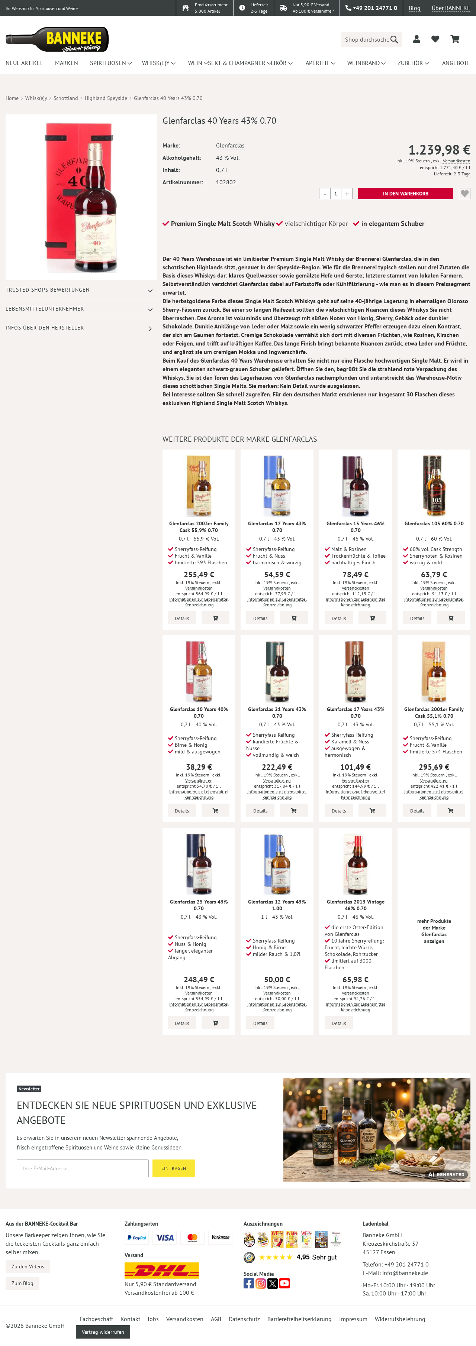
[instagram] (260, 1285)
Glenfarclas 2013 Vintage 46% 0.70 (356, 905)
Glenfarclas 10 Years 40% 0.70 (199, 712)
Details (182, 618)
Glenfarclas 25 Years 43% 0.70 (199, 905)
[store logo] (57, 39)
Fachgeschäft (96, 1319)
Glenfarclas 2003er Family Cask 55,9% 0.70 (199, 526)
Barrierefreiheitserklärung (299, 1319)
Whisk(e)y (36, 98)
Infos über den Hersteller (45, 327)
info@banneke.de (405, 1273)
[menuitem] (23, 63)
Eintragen (173, 1168)
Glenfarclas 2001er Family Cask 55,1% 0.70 (434, 712)
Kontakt (130, 1319)
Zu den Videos (28, 1266)
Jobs (153, 1319)
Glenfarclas (230, 145)
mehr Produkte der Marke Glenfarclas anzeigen (434, 931)
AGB (216, 1319)
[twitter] (272, 1285)
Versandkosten (456, 160)
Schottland (66, 98)
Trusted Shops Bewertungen (48, 289)
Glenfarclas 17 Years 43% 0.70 (356, 712)
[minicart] (454, 39)
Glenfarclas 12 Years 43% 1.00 (277, 905)
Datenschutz (244, 1319)
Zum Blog (22, 1283)
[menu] (238, 63)
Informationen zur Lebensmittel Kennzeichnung (199, 601)
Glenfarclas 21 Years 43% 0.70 (277, 712)
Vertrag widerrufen (103, 1332)
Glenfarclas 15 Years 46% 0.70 (356, 526)
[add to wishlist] (435, 39)
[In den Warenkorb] (215, 617)
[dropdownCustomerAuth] (416, 39)
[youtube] (284, 1285)
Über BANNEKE (451, 8)
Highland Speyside (106, 98)
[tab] (81, 289)
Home (12, 98)
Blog (415, 8)
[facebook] (249, 1285)
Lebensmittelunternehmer (45, 308)
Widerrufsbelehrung (400, 1319)
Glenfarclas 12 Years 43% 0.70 (277, 526)
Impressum (353, 1319)
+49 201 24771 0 (407, 1264)
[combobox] (371, 39)
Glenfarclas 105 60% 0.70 (434, 523)
